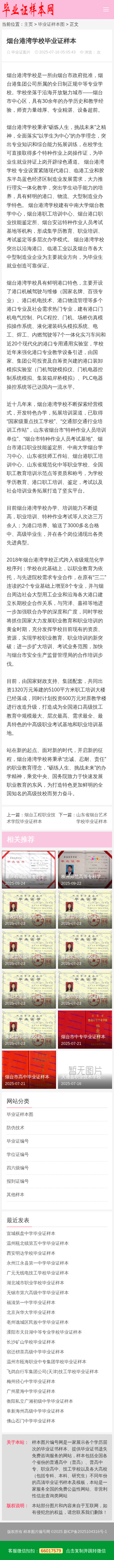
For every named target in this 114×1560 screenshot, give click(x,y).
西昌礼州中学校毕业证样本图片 (85, 956)
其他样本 (15, 1194)
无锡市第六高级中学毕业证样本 (38, 1292)
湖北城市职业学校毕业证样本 (35, 1282)
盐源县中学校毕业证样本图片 (85, 916)
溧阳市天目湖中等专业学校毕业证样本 (44, 1332)
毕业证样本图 (51, 24)
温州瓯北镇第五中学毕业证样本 (38, 1243)
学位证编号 (18, 1154)
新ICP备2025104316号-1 (85, 1531)
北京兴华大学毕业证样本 (31, 1312)
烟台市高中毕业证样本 (27, 1076)
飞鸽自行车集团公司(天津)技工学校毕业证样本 (52, 1371)
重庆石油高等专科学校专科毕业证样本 (29, 876)
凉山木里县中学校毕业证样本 (29, 996)
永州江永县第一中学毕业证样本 (38, 1263)
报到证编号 (18, 1181)
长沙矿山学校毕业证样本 (31, 1341)
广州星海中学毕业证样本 (31, 1391)
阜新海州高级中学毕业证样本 (35, 1411)
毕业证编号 (18, 1141)
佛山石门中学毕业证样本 (31, 1420)
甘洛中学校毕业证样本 (83, 996)
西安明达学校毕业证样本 (31, 1253)
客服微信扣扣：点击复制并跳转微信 (57, 1550)
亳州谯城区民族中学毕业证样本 (38, 1322)
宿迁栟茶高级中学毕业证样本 (35, 1351)
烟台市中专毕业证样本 (83, 1036)
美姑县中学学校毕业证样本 (29, 1036)
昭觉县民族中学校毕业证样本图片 (29, 956)
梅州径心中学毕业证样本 (31, 1381)
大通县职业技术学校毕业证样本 (85, 1076)
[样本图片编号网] (28, 10)
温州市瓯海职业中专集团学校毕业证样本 (46, 1361)
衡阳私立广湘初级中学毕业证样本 (40, 1401)
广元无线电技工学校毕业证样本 (38, 1272)
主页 (28, 24)
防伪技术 (15, 1127)
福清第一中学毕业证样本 (31, 1302)
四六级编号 (18, 1167)
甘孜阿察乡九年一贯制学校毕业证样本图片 (29, 916)
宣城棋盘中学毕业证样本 (31, 1233)
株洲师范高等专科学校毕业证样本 (85, 876)
